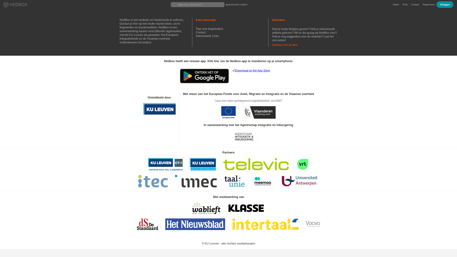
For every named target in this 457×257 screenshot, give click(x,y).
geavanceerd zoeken (236, 4)
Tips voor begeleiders (209, 28)
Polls (405, 4)
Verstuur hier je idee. (285, 44)
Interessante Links (207, 35)
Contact (415, 4)
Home (396, 4)
